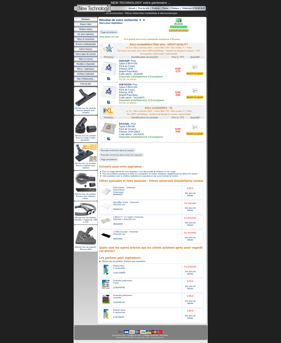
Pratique (175, 8)
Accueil (132, 8)
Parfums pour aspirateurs (134, 261)
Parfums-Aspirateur (85, 74)
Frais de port (85, 84)
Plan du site (144, 8)
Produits (155, 8)
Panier (165, 8)
